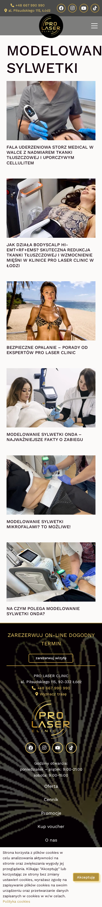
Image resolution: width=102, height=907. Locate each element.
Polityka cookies (16, 901)
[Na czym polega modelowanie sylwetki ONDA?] (51, 572)
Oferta (51, 786)
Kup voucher (51, 826)
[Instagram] (72, 8)
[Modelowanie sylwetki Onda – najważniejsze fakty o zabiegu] (51, 397)
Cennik (51, 799)
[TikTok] (95, 8)
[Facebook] (61, 8)
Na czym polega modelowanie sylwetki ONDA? (43, 611)
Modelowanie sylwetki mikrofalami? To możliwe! (39, 524)
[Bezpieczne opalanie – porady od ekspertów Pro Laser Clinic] (51, 310)
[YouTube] (83, 8)
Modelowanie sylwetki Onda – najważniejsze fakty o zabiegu (45, 437)
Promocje (51, 813)
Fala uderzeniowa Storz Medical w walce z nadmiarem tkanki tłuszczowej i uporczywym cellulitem (50, 155)
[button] (94, 26)
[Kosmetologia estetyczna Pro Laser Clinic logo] (51, 26)
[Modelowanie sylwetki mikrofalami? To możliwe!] (51, 485)
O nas (51, 840)
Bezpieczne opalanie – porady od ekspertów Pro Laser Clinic (47, 350)
